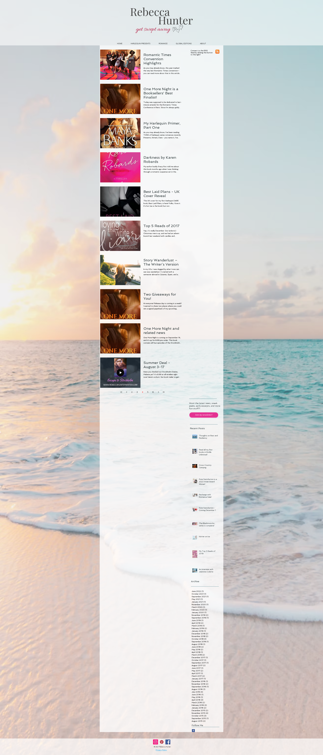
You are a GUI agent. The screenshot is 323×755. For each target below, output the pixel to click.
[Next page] (158, 392)
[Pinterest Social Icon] (161, 741)
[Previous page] (126, 392)
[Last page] (163, 392)
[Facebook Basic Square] (193, 730)
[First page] (121, 392)
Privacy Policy (161, 750)
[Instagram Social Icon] (155, 741)
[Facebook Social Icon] (167, 741)
